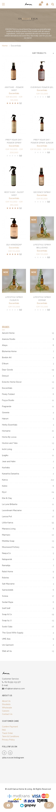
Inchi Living (28, 449)
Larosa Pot (28, 516)
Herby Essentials (28, 425)
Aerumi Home (28, 333)
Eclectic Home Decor (28, 382)
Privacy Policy (8, 740)
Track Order (7, 733)
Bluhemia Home (28, 351)
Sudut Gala (28, 627)
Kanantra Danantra (28, 474)
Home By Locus (28, 437)
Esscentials (14, 93)
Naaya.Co (28, 553)
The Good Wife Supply (28, 633)
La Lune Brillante (28, 504)
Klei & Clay (28, 498)
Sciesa (28, 596)
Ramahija (28, 565)
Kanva (28, 480)
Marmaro (28, 535)
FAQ (4, 730)
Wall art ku (28, 651)
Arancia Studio (28, 339)
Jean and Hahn (28, 461)
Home (5, 46)
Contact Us (7, 714)
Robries (28, 578)
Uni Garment (28, 645)
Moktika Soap (28, 541)
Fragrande (28, 406)
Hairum (28, 419)
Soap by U (28, 620)
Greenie (28, 412)
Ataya (28, 345)
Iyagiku (28, 455)
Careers (5, 711)
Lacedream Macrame (28, 510)
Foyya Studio (28, 400)
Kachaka (28, 467)
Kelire (28, 486)
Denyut (28, 376)
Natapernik (28, 559)
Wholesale (7, 708)
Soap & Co (28, 614)
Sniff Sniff (28, 608)
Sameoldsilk (28, 590)
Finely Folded (28, 394)
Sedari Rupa (28, 602)
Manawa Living (28, 529)
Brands (5, 327)
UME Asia (28, 639)
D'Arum (28, 364)
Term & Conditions (10, 736)
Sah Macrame (28, 584)
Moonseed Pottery (28, 547)
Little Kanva (28, 523)
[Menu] (8, 805)
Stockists (6, 704)
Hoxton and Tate (28, 443)
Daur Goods (28, 370)
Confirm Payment (10, 727)
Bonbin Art (28, 357)
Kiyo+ (28, 492)
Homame (28, 431)
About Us (6, 701)
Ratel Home (28, 571)
